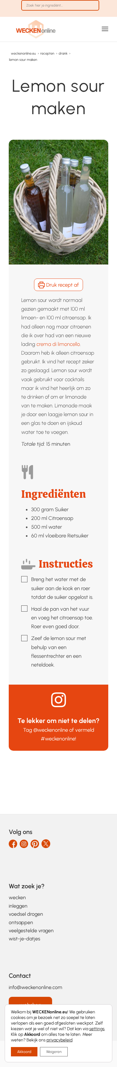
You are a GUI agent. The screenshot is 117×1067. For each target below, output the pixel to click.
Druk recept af (62, 285)
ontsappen (21, 922)
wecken (17, 897)
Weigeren (53, 1052)
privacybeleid (59, 1040)
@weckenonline (50, 730)
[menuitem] (60, 8)
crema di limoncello (58, 344)
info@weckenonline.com (35, 987)
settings (97, 1028)
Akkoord (24, 1052)
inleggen (18, 906)
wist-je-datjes (24, 939)
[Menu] (105, 29)
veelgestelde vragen (31, 931)
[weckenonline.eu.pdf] (48, 29)
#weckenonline (58, 738)
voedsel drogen (26, 914)
